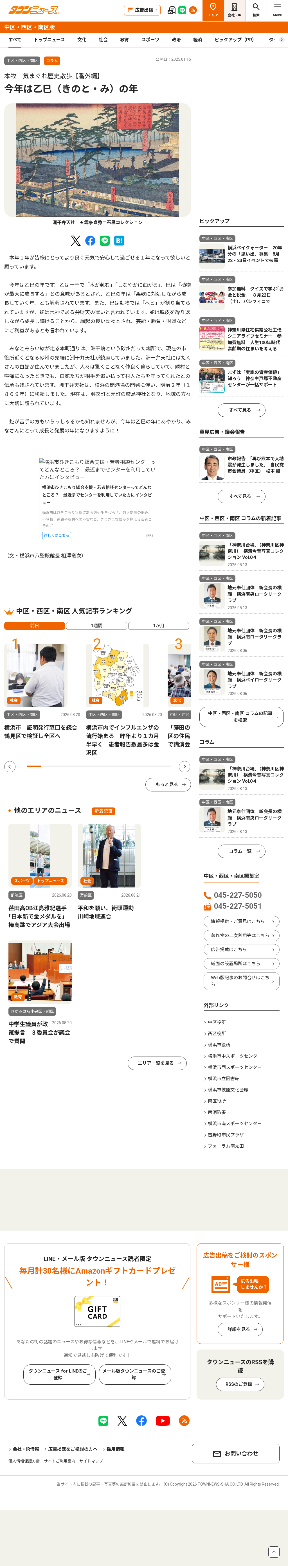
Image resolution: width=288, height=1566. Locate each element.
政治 (176, 39)
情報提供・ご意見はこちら (238, 921)
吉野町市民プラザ (226, 1135)
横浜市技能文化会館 (228, 1090)
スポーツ (150, 39)
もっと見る (167, 784)
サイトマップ (91, 1461)
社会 (103, 39)
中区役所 (217, 1022)
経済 (197, 39)
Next (184, 766)
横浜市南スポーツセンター (235, 1123)
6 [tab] (106, 766)
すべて (14, 39)
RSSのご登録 (239, 1384)
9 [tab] (149, 766)
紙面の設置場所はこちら (235, 963)
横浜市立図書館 (223, 1078)
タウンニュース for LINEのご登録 (58, 1374)
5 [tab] (92, 766)
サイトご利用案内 (59, 1461)
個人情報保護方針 (24, 1461)
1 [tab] (34, 766)
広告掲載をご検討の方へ (73, 1449)
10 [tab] (164, 766)
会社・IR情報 (26, 1449)
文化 (81, 39)
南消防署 (217, 1112)
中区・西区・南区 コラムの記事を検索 (240, 717)
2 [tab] (48, 766)
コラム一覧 (240, 851)
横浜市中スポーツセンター (235, 1056)
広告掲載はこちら (229, 949)
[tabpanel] (97, 164)
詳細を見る (239, 1329)
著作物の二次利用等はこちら (240, 935)
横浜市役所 (219, 1045)
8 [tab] (135, 766)
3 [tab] (63, 766)
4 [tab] (77, 766)
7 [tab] (121, 766)
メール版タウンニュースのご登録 (133, 1374)
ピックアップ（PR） (235, 39)
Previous (9, 766)
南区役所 (217, 1101)
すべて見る (240, 410)
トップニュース (49, 39)
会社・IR (234, 15)
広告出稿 (144, 10)
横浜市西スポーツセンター (235, 1067)
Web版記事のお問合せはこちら (240, 981)
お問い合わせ (241, 1453)
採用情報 (116, 1449)
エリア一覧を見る (156, 1063)
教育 (124, 39)
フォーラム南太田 (226, 1146)
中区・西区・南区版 (29, 27)
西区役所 (217, 1033)
